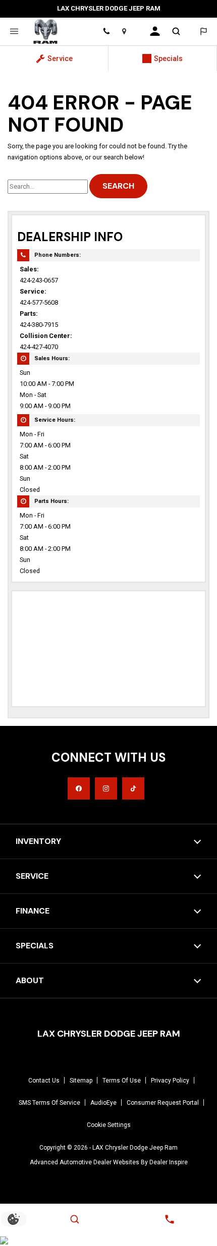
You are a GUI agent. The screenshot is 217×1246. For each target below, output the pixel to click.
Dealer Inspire (168, 1162)
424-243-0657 (39, 280)
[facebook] (79, 788)
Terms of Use (121, 1080)
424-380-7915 (39, 324)
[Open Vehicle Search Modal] (176, 31)
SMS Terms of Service (49, 1102)
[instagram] (106, 788)
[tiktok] (133, 788)
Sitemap (81, 1080)
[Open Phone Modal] (106, 31)
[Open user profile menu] (155, 31)
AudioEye (103, 1102)
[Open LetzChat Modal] (203, 31)
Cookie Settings (109, 1124)
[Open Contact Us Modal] (169, 1219)
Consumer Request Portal (163, 1102)
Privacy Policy (170, 1080)
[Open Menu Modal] (14, 31)
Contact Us (44, 1080)
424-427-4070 (39, 347)
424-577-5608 (39, 302)
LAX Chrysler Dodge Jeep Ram (135, 1147)
